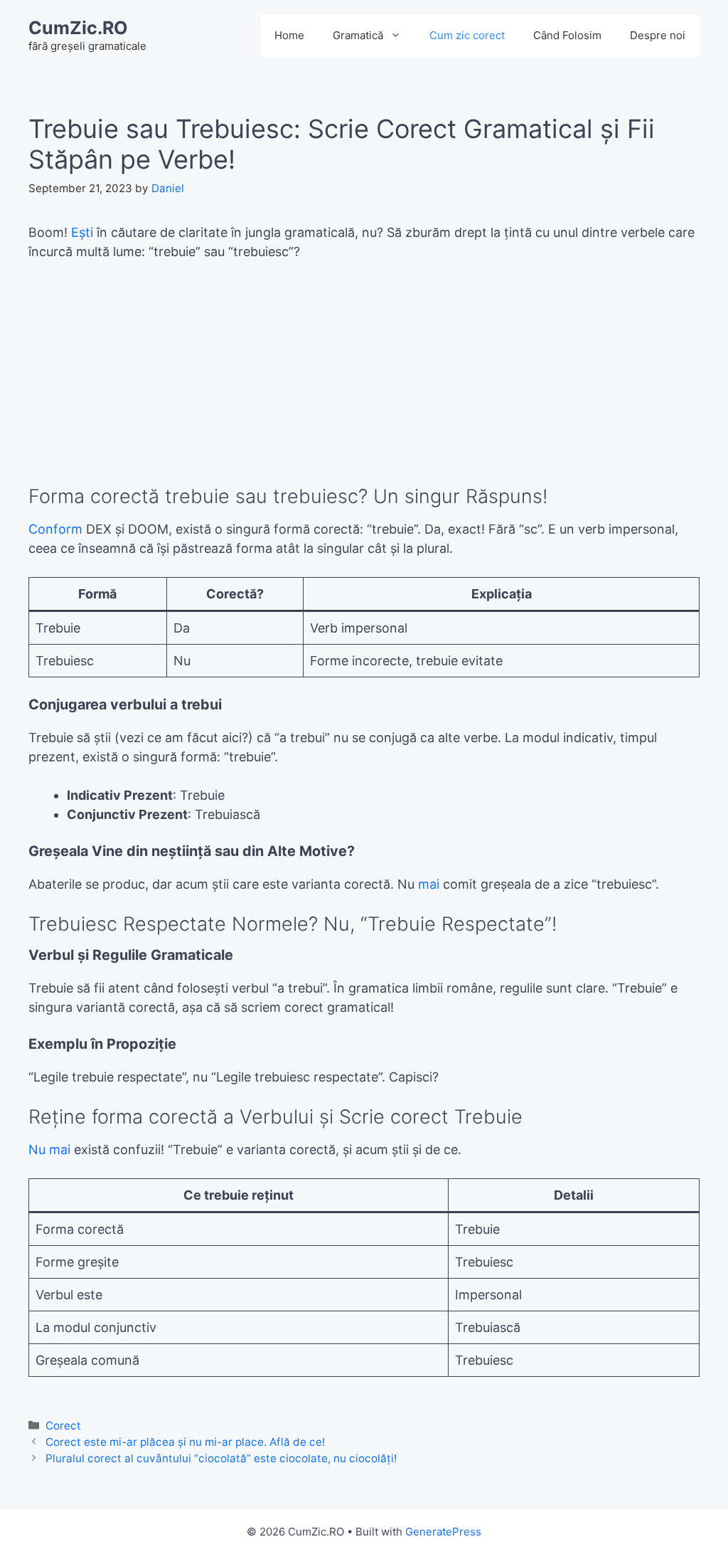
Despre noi (657, 35)
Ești (82, 232)
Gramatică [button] (358, 35)
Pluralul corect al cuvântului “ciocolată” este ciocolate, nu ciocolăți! (221, 1458)
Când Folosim (567, 35)
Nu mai (49, 1149)
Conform (55, 529)
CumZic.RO (78, 27)
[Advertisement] (364, 380)
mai (428, 884)
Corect (63, 1425)
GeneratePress (443, 1531)
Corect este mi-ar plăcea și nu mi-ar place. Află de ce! (185, 1442)
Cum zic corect (467, 35)
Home (289, 35)
